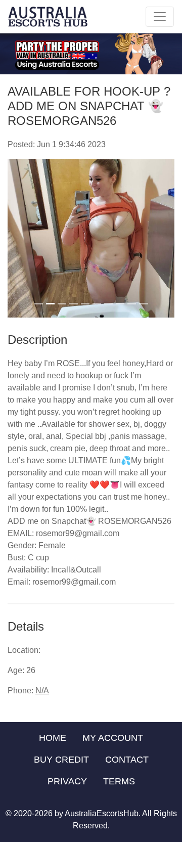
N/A (42, 690)
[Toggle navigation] (160, 17)
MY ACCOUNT (112, 738)
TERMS (119, 781)
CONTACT (127, 760)
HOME (52, 738)
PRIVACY (67, 781)
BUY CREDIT (61, 760)
